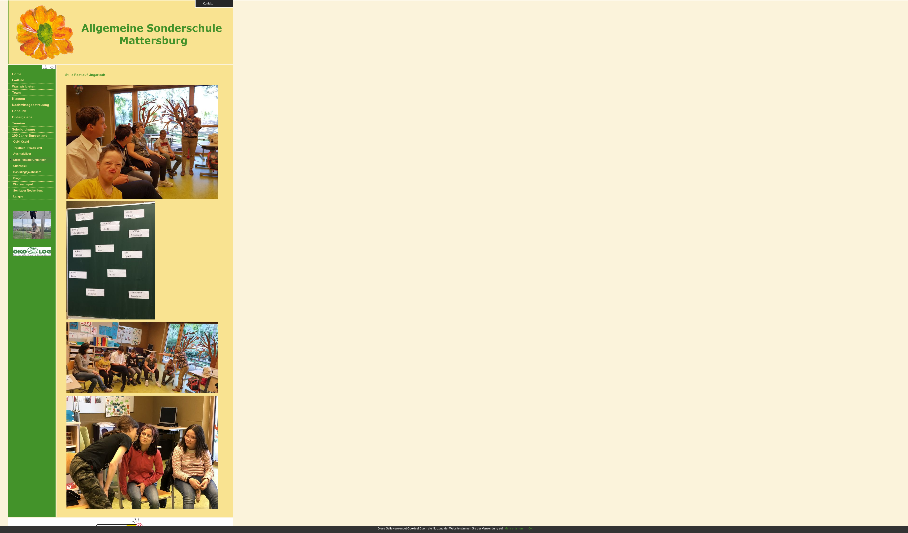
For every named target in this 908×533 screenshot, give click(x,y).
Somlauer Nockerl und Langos (28, 193)
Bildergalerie (22, 117)
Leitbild (18, 80)
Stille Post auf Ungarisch (29, 159)
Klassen (18, 98)
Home (16, 74)
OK (530, 528)
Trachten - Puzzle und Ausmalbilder (27, 150)
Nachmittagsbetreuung (30, 105)
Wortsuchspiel (23, 184)
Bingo (17, 178)
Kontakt (206, 3)
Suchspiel (19, 166)
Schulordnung (23, 129)
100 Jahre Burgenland (30, 135)
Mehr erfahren (514, 528)
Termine (18, 123)
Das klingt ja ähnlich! (27, 172)
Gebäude (19, 111)
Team (16, 92)
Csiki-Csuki (21, 141)
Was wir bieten (23, 86)
